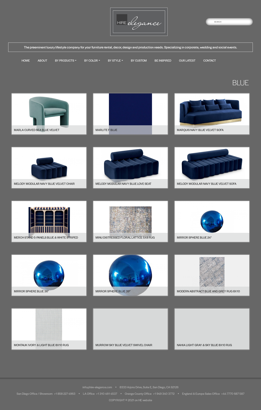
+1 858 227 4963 (64, 394)
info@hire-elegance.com (97, 387)
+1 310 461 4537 (106, 394)
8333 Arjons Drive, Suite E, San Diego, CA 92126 (149, 387)
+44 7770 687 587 (232, 394)
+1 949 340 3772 (163, 394)
